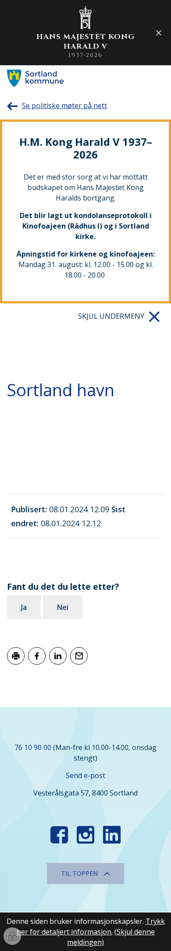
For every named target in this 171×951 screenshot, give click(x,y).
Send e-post (85, 775)
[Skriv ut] (16, 656)
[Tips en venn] (79, 656)
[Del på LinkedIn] (58, 656)
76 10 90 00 (32, 747)
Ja (24, 607)
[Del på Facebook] (37, 656)
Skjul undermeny (111, 316)
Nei (62, 607)
